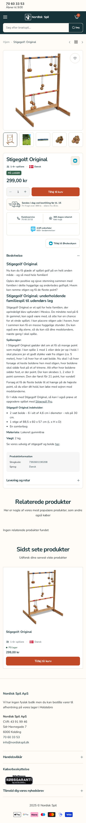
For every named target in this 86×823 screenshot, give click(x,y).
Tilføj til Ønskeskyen (65, 243)
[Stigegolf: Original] (43, 597)
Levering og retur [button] (18, 480)
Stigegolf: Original (19, 632)
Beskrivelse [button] (14, 255)
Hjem (6, 42)
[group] (43, 90)
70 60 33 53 (11, 737)
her (57, 444)
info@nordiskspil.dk (16, 742)
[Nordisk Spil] (42, 16)
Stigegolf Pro (43, 401)
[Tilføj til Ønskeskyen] (75, 160)
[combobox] (36, 27)
